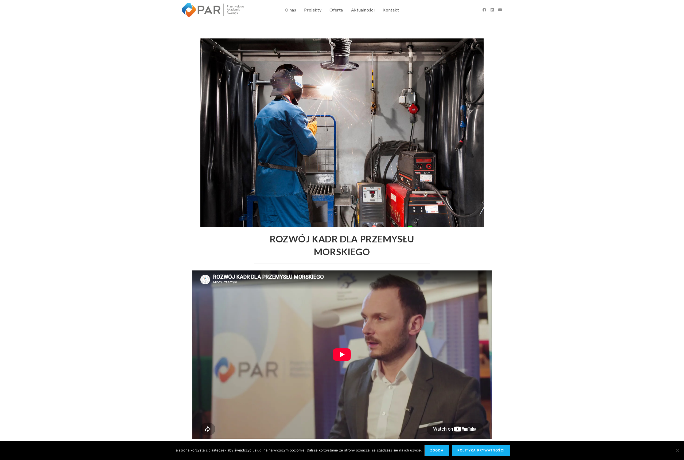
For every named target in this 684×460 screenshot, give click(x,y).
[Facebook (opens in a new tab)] (484, 10)
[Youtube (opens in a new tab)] (500, 10)
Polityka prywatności (480, 450)
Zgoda (437, 450)
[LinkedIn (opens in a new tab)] (492, 10)
